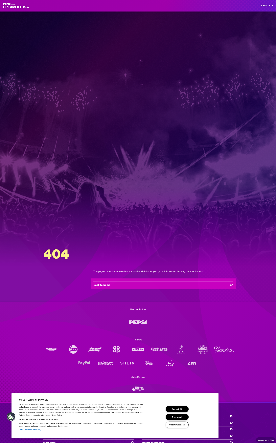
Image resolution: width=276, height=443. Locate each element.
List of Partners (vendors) (30, 429)
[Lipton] (73, 351)
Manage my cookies (266, 440)
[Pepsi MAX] (138, 324)
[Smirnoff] (138, 351)
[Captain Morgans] (159, 351)
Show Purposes (177, 425)
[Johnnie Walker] (181, 351)
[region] (115, 415)
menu (267, 6)
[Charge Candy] (170, 364)
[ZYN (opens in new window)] (192, 364)
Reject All (177, 417)
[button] (11, 416)
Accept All (177, 409)
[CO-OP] (116, 351)
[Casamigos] (202, 351)
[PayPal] (84, 364)
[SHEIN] (127, 364)
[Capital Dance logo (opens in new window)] (138, 390)
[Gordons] (224, 351)
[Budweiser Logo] (95, 351)
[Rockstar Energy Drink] (52, 351)
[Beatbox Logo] (105, 364)
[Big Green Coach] (149, 364)
